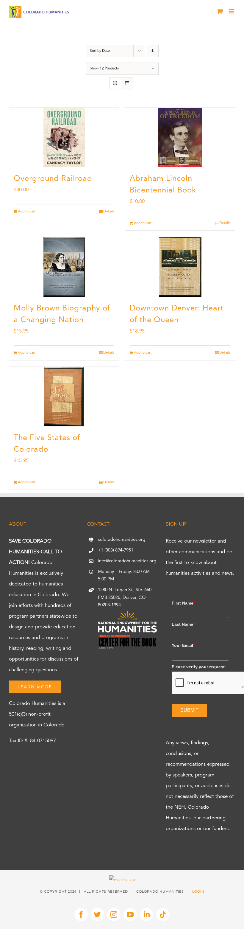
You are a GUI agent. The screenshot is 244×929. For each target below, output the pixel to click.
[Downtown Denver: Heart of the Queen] (180, 267)
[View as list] (127, 83)
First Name (183, 603)
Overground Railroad (53, 179)
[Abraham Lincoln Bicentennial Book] (180, 137)
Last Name (183, 624)
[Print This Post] (122, 880)
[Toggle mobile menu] (232, 11)
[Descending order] (153, 51)
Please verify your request (199, 666)
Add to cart (26, 211)
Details (108, 211)
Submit (189, 710)
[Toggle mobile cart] (220, 11)
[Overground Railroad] (64, 137)
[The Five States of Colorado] (64, 396)
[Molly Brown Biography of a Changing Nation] (64, 267)
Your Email (183, 645)
